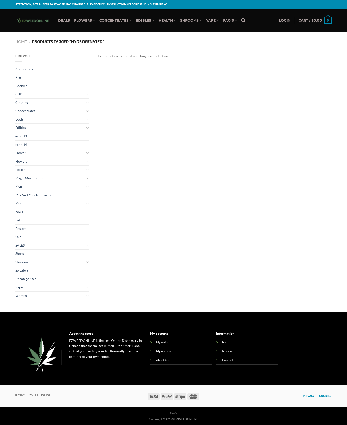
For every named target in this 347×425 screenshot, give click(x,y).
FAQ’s (228, 20)
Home (21, 41)
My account (164, 351)
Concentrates (113, 20)
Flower (20, 153)
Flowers (83, 20)
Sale (18, 237)
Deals (64, 20)
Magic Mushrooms (29, 178)
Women (21, 296)
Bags (18, 77)
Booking (21, 86)
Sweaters (22, 270)
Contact (227, 360)
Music (19, 203)
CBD (18, 94)
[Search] (243, 20)
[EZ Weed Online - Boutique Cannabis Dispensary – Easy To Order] (33, 20)
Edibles (143, 20)
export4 (21, 145)
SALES (20, 245)
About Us (162, 360)
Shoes (19, 254)
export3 (21, 136)
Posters (20, 228)
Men (18, 186)
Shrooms (189, 20)
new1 (19, 212)
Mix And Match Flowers (33, 195)
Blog (173, 412)
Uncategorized (26, 279)
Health (166, 20)
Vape (211, 20)
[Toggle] (87, 94)
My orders (163, 342)
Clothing (21, 102)
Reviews (227, 351)
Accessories (24, 69)
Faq (224, 342)
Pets (18, 220)
